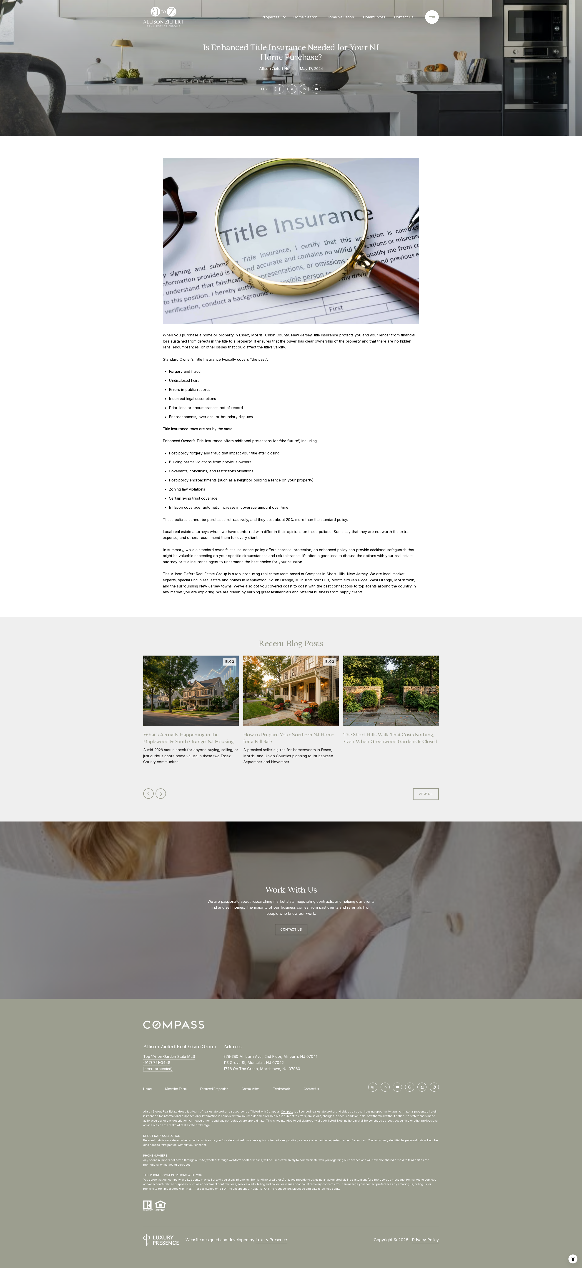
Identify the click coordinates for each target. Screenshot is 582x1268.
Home (147, 1089)
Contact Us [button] (291, 929)
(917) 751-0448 (156, 1062)
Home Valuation (340, 17)
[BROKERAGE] (434, 1087)
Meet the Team (176, 1089)
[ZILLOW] (421, 1087)
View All (426, 794)
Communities (374, 17)
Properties (270, 17)
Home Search (305, 17)
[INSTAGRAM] (372, 1087)
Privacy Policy (425, 1239)
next (161, 793)
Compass (287, 1111)
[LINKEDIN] (385, 1087)
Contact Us (311, 1089)
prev (148, 793)
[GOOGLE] (409, 1087)
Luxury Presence (271, 1239)
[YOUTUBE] (397, 1087)
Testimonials (281, 1089)
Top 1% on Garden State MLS (169, 1056)
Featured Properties (214, 1089)
